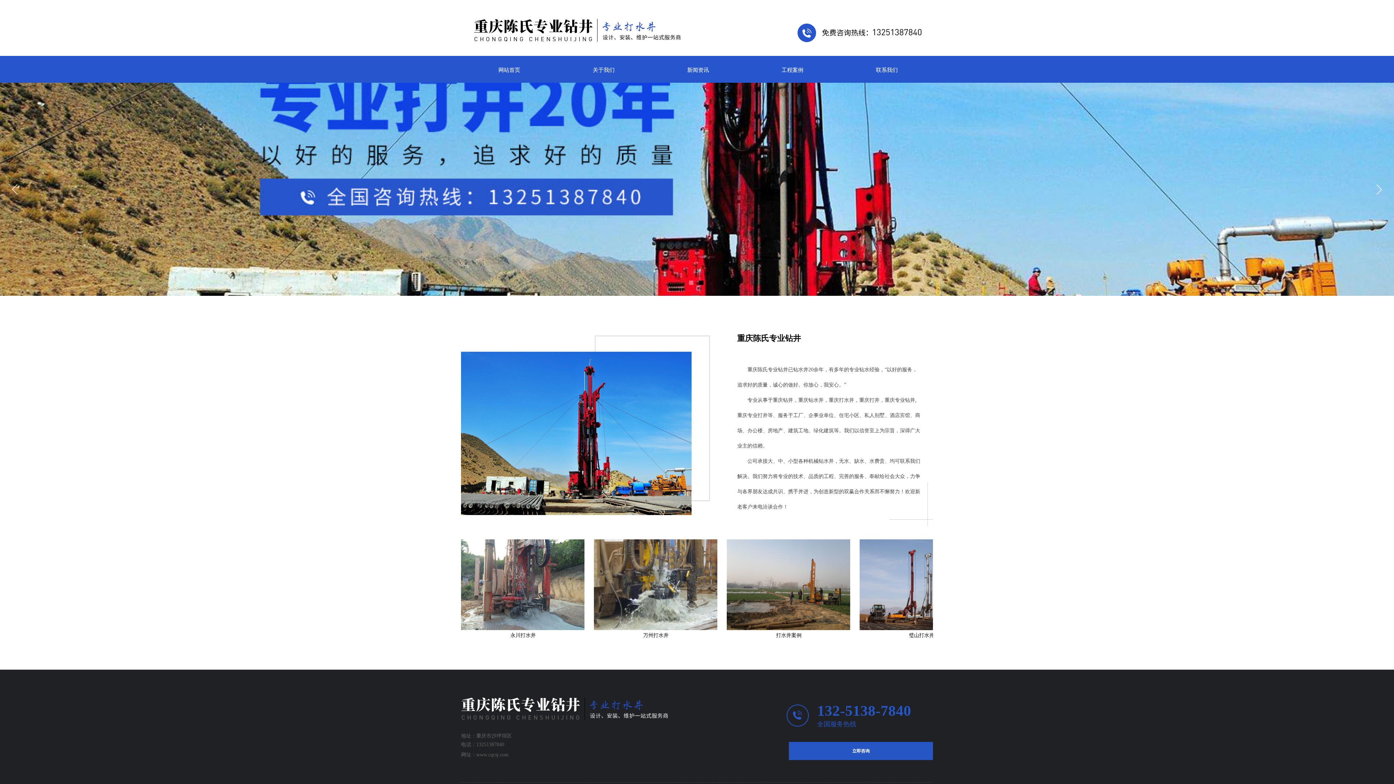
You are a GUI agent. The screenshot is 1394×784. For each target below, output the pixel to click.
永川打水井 (465, 635)
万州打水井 (598, 635)
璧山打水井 (864, 635)
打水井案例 (731, 635)
